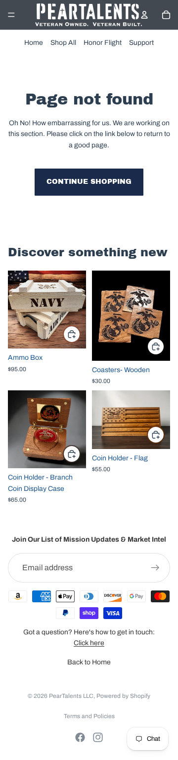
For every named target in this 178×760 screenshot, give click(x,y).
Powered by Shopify (123, 695)
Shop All (63, 42)
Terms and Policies (89, 716)
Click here (89, 643)
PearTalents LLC (71, 695)
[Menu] (11, 14)
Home (33, 42)
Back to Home (89, 662)
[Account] (144, 15)
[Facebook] (80, 737)
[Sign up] (155, 567)
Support (141, 42)
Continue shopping (89, 181)
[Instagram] (98, 737)
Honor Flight (103, 42)
